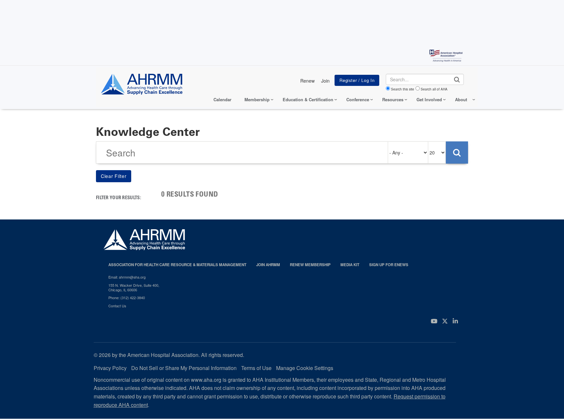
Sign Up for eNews (388, 264)
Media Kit (349, 264)
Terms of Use (256, 368)
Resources (392, 99)
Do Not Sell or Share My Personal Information (184, 368)
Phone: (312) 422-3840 (126, 297)
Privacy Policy (110, 368)
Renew (307, 80)
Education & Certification (308, 99)
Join (325, 80)
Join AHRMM (268, 264)
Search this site (402, 89)
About (461, 99)
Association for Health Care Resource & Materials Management (177, 264)
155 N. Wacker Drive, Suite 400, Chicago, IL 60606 (133, 287)
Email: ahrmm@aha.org (127, 277)
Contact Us (117, 305)
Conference (357, 99)
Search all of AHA (434, 89)
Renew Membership (310, 264)
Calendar (222, 99)
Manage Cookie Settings (304, 368)
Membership (257, 99)
